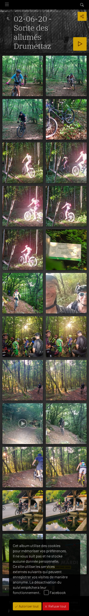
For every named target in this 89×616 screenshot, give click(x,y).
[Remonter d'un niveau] (8, 18)
